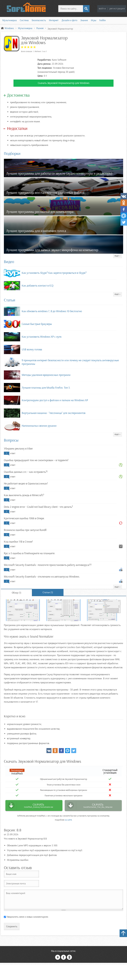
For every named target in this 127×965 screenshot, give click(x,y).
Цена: (40, 75)
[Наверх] (123, 933)
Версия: (10, 830)
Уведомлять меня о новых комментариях (27, 916)
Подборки (12, 153)
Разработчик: (44, 59)
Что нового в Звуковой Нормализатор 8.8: (25, 838)
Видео (9, 261)
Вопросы (11, 440)
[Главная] (26, 7)
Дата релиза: (44, 63)
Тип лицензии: (44, 67)
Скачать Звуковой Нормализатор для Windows (63, 83)
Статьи (9, 300)
